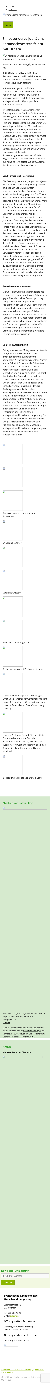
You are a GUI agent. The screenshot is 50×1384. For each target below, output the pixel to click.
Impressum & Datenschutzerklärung (17, 1369)
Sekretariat (15, 1315)
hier (33, 1036)
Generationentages (32, 1030)
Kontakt (13, 9)
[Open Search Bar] (5, 19)
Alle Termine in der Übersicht (17, 1052)
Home (12, 6)
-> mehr (6, 1022)
